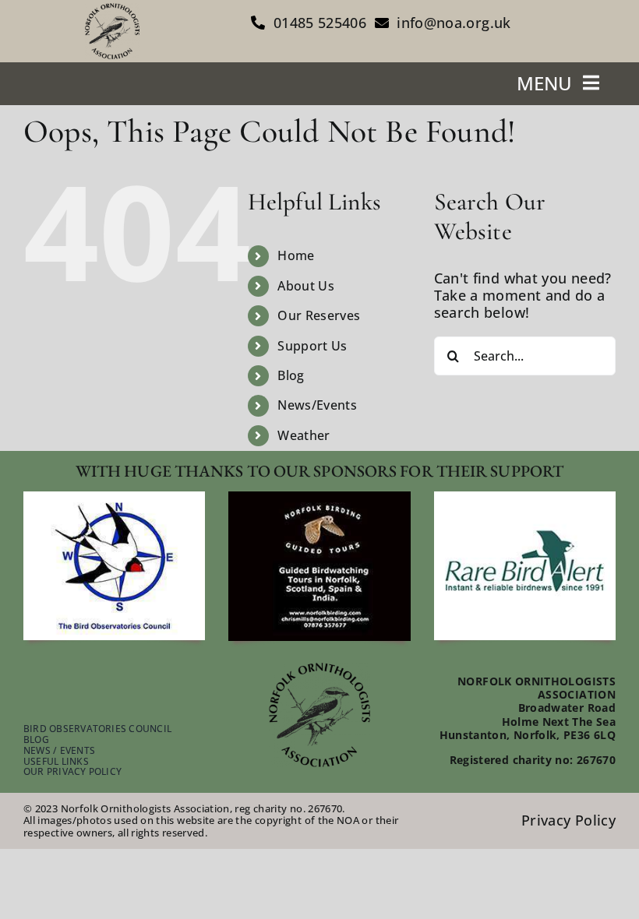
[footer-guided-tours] (319, 498)
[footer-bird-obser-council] (114, 498)
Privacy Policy (568, 820)
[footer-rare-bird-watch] (525, 498)
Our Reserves (318, 315)
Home (295, 255)
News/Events (317, 405)
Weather (303, 435)
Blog (290, 375)
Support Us (312, 345)
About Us (305, 285)
